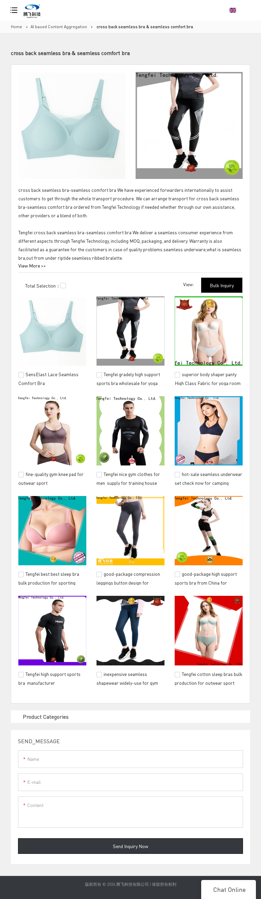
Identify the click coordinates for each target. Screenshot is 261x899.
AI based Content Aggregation (59, 26)
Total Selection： (42, 285)
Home (16, 26)
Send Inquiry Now (130, 846)
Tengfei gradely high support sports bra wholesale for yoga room (128, 382)
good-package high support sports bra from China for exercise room (206, 582)
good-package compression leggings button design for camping (128, 582)
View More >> (32, 265)
